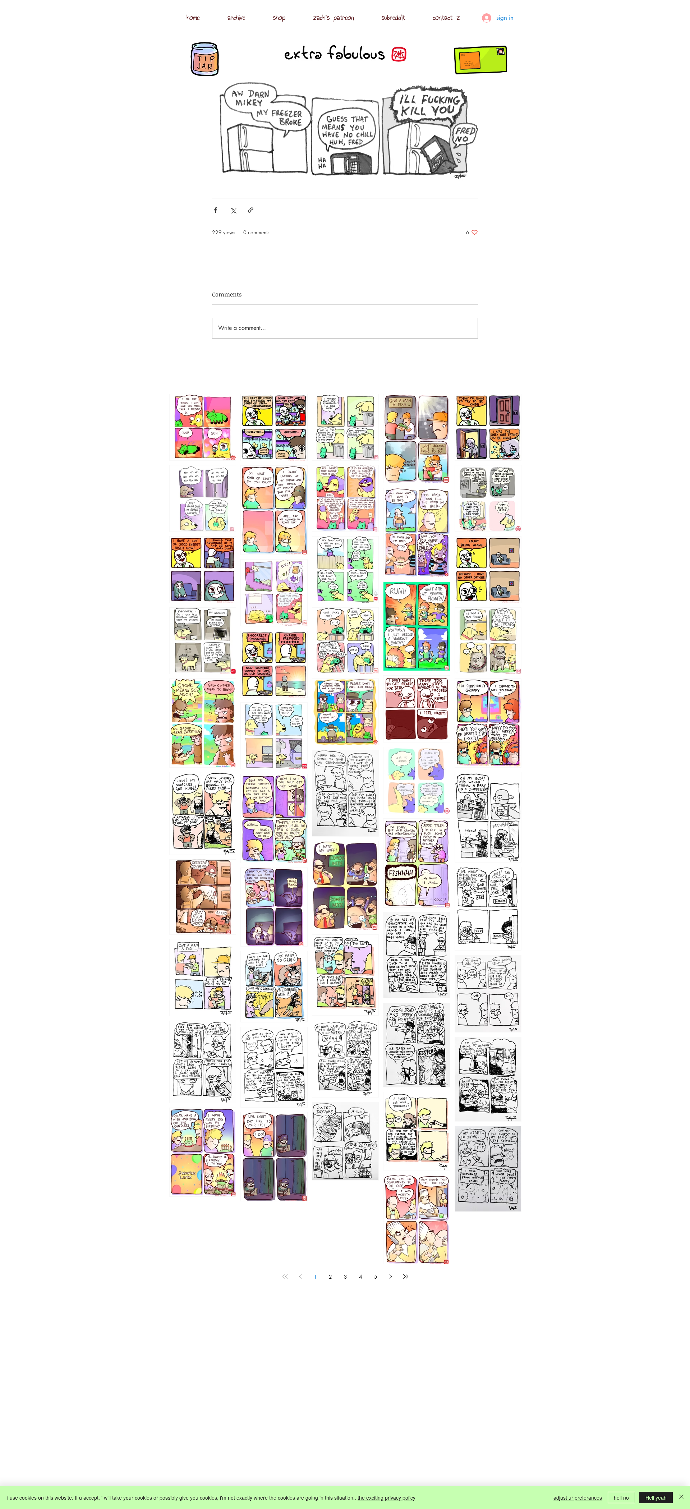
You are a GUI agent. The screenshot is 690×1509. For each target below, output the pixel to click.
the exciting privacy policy (386, 1497)
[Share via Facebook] (215, 210)
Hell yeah (656, 1497)
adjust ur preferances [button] (577, 1497)
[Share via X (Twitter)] (233, 210)
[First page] (285, 1276)
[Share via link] (250, 210)
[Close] (681, 1497)
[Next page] (390, 1276)
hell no (621, 1497)
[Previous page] (300, 1276)
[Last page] (405, 1276)
